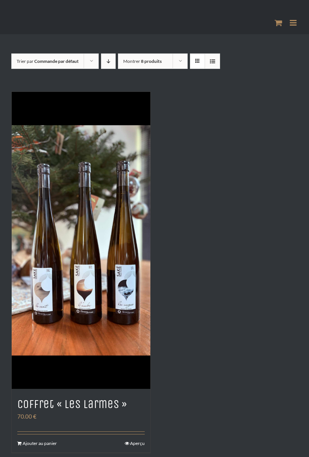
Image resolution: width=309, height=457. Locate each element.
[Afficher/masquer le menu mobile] (294, 23)
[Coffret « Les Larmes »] (81, 240)
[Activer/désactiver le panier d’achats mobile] (278, 23)
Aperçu (137, 443)
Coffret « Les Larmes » (72, 404)
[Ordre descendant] (108, 61)
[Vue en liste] (212, 61)
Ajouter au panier (40, 443)
